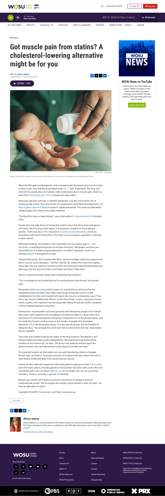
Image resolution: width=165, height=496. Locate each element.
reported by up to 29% (40, 195)
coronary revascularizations (73, 231)
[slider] (21, 17)
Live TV (135, 6)
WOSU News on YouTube (137, 81)
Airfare (140, 25)
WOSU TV (31, 25)
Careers (94, 463)
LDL (65, 188)
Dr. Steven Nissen (80, 216)
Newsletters (115, 25)
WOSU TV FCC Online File (132, 463)
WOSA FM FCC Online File (132, 458)
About (93, 453)
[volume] (18, 17)
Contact (94, 469)
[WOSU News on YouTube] (137, 58)
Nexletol (93, 185)
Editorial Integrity (97, 458)
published (31, 253)
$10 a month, (96, 364)
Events (128, 25)
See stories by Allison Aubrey (38, 431)
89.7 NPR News (14, 25)
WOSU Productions (66, 480)
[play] (11, 17)
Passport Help (96, 480)
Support (100, 25)
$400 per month (58, 371)
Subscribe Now (137, 105)
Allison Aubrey (23, 74)
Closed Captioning (98, 474)
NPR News (14, 38)
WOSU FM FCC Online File (132, 453)
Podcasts (63, 25)
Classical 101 (46, 25)
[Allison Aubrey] (15, 424)
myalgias (79, 299)
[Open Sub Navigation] (124, 6)
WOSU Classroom (81, 25)
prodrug (42, 289)
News (61, 458)
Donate (151, 6)
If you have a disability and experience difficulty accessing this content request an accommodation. (137, 470)
